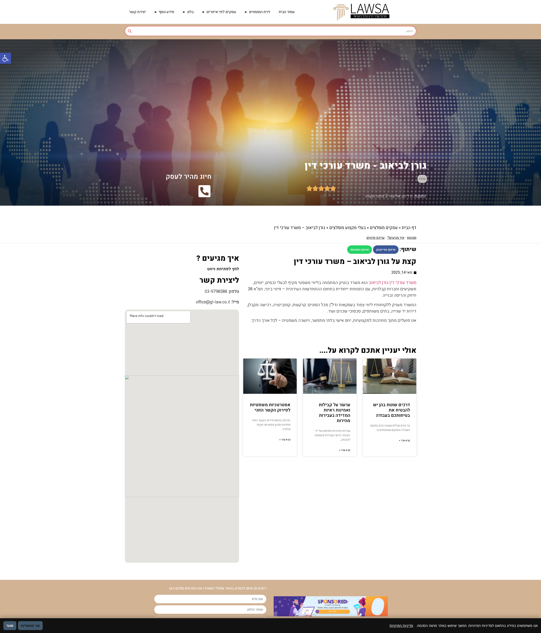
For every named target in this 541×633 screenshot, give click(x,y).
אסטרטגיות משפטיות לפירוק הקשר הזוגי (270, 407)
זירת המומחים (259, 12)
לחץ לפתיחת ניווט (223, 269)
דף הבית (409, 228)
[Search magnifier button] (130, 31)
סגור (9, 625)
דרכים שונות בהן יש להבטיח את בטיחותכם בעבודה (391, 410)
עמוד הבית (287, 12)
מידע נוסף (166, 12)
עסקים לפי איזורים (221, 12)
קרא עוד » (404, 440)
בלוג (190, 12)
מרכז (422, 178)
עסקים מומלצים (384, 228)
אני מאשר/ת (30, 625)
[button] (5, 58)
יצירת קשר (137, 12)
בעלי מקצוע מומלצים (347, 228)
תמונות (411, 237)
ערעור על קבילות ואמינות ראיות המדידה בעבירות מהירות (334, 413)
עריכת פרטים (375, 237)
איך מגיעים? (395, 237)
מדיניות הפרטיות (401, 625)
